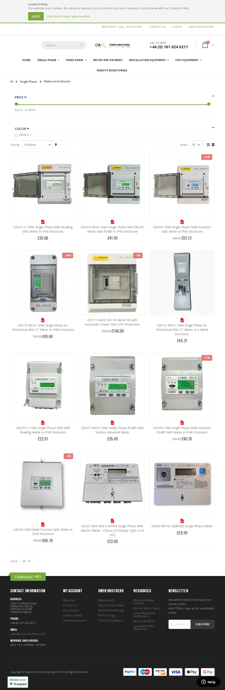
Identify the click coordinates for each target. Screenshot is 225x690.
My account (70, 610)
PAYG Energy (106, 615)
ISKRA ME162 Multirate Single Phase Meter (182, 526)
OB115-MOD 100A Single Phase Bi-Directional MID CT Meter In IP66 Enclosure (43, 327)
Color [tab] (21, 128)
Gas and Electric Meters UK (144, 627)
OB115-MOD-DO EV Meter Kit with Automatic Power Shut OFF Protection (112, 322)
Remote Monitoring (110, 610)
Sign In (176, 26)
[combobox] (64, 45)
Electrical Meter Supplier (143, 601)
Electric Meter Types (146, 608)
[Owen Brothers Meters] (112, 45)
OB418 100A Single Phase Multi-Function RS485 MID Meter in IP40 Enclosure (182, 430)
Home (12, 81)
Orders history (72, 615)
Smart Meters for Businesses (144, 614)
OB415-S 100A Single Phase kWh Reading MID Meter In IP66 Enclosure (43, 229)
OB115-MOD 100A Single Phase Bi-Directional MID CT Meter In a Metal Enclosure (182, 329)
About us (69, 600)
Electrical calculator (111, 605)
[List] (213, 145)
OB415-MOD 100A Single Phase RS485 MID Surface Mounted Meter (112, 430)
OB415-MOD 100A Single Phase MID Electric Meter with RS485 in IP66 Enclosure (112, 229)
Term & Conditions (110, 620)
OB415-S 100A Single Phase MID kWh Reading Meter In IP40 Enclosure (43, 430)
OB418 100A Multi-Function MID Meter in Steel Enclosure (43, 531)
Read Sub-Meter (144, 621)
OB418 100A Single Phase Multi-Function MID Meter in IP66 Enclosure (182, 229)
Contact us (70, 605)
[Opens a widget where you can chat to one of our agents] (208, 682)
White (25, 135)
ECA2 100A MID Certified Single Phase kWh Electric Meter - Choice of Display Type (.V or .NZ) (112, 530)
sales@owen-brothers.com (28, 634)
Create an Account (201, 26)
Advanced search (74, 620)
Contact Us (157, 26)
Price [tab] (19, 97)
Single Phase (28, 81)
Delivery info (106, 600)
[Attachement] (43, 223)
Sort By (15, 145)
